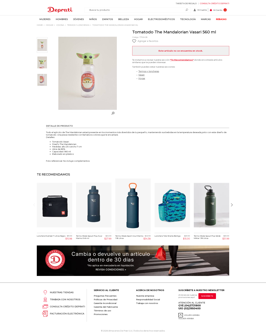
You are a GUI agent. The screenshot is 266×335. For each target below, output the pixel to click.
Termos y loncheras (148, 71)
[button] (231, 204)
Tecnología (188, 19)
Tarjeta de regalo (186, 3)
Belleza (123, 19)
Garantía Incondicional (105, 303)
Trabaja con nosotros (65, 299)
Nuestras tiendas (62, 292)
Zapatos (107, 19)
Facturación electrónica (67, 313)
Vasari (141, 75)
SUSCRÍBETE (207, 296)
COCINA (60, 25)
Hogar (138, 19)
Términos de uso (102, 310)
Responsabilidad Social (148, 299)
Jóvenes (78, 19)
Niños (93, 19)
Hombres (62, 19)
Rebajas (221, 19)
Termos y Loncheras (78, 25)
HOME (40, 25)
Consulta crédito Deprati (214, 3)
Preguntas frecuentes (105, 296)
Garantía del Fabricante (106, 307)
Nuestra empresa (145, 296)
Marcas (206, 19)
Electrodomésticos (161, 19)
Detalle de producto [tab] (59, 126)
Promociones (101, 314)
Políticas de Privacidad (105, 299)
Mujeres (44, 19)
